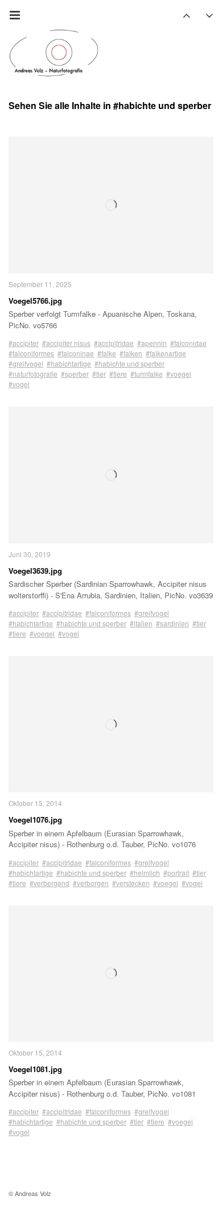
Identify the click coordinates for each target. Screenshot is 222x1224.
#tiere (118, 374)
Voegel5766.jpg (35, 300)
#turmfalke (146, 374)
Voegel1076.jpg (35, 819)
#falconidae (188, 343)
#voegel (178, 374)
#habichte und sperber (129, 363)
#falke (106, 353)
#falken (131, 353)
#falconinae (75, 353)
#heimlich (145, 872)
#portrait (176, 872)
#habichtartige (69, 363)
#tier (99, 374)
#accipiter (24, 343)
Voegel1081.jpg (35, 1069)
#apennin (152, 343)
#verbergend (49, 883)
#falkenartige (166, 353)
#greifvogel (26, 363)
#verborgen (91, 883)
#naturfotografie (33, 374)
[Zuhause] (54, 53)
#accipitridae (114, 343)
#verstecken (131, 883)
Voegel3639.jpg (35, 570)
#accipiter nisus (66, 343)
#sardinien (172, 623)
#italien (141, 623)
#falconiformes (31, 353)
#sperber (75, 374)
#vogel (19, 384)
